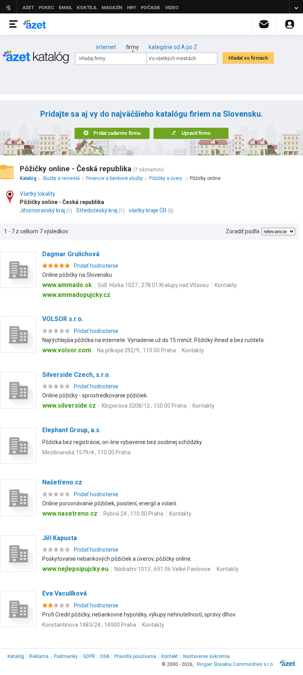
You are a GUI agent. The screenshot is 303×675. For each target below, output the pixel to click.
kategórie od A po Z (173, 47)
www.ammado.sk (67, 285)
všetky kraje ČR (147, 210)
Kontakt (169, 656)
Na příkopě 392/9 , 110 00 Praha (136, 350)
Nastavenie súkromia (206, 656)
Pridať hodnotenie (96, 266)
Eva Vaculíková (64, 593)
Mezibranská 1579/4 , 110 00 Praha (86, 452)
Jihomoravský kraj (42, 210)
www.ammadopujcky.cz (76, 295)
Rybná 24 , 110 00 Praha (133, 514)
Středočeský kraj (97, 210)
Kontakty (226, 285)
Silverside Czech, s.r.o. (76, 374)
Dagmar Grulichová (70, 254)
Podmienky (66, 656)
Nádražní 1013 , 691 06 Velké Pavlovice (162, 569)
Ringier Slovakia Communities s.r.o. (235, 664)
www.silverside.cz (69, 405)
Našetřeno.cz (62, 482)
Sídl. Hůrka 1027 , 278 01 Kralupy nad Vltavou (153, 285)
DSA (104, 656)
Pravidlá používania (135, 656)
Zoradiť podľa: (243, 231)
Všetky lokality (37, 194)
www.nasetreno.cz (69, 513)
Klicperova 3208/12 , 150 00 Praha (144, 406)
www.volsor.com (66, 350)
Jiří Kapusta (59, 538)
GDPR (89, 656)
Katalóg (15, 656)
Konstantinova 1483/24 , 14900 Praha (89, 625)
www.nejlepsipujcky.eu (75, 569)
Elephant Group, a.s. (71, 430)
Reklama (39, 656)
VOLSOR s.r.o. (62, 319)
